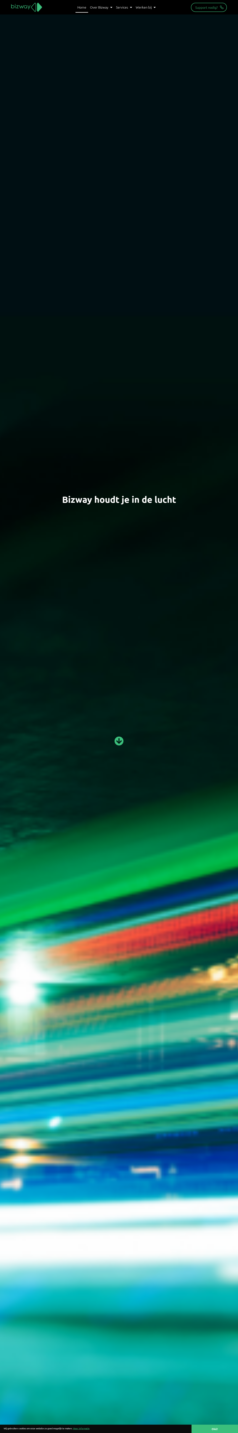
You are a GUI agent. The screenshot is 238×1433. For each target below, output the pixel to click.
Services (122, 7)
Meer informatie (81, 1428)
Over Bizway (99, 7)
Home (81, 7)
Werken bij (144, 7)
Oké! (215, 1429)
